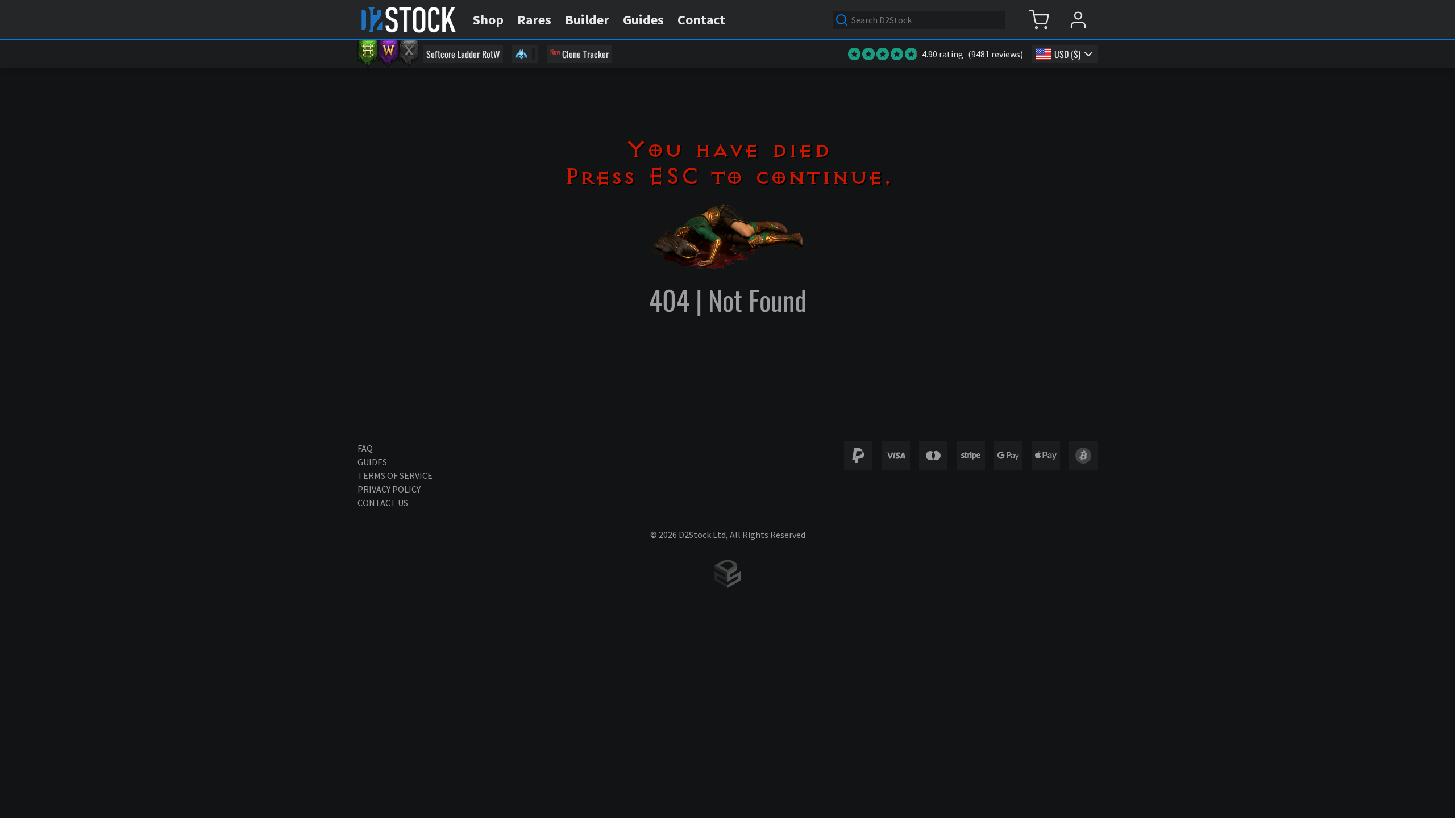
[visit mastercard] (933, 455)
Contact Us (382, 502)
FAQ (365, 448)
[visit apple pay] (1046, 455)
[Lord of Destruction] (408, 54)
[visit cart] (1038, 19)
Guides (372, 462)
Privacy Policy (389, 489)
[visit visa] (896, 455)
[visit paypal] (858, 455)
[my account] (1078, 19)
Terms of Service (395, 475)
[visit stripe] (971, 455)
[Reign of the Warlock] (388, 54)
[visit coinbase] (1083, 455)
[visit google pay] (1008, 455)
